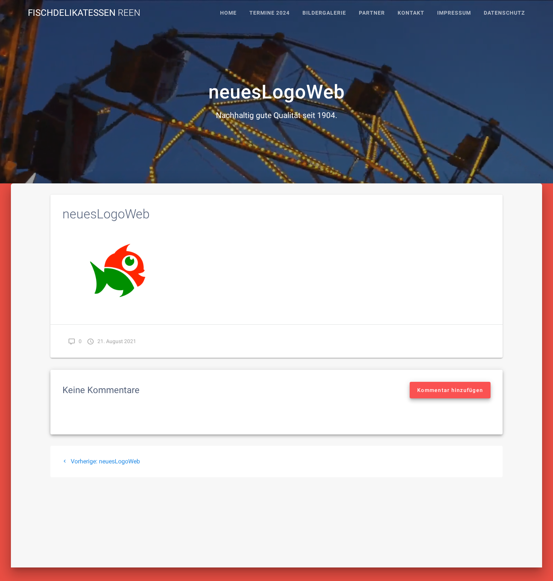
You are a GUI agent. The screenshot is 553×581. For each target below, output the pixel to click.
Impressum (454, 13)
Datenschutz (504, 13)
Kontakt (411, 13)
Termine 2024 (269, 13)
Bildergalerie (324, 13)
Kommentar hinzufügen (450, 390)
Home (228, 13)
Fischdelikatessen (84, 12)
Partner (372, 13)
